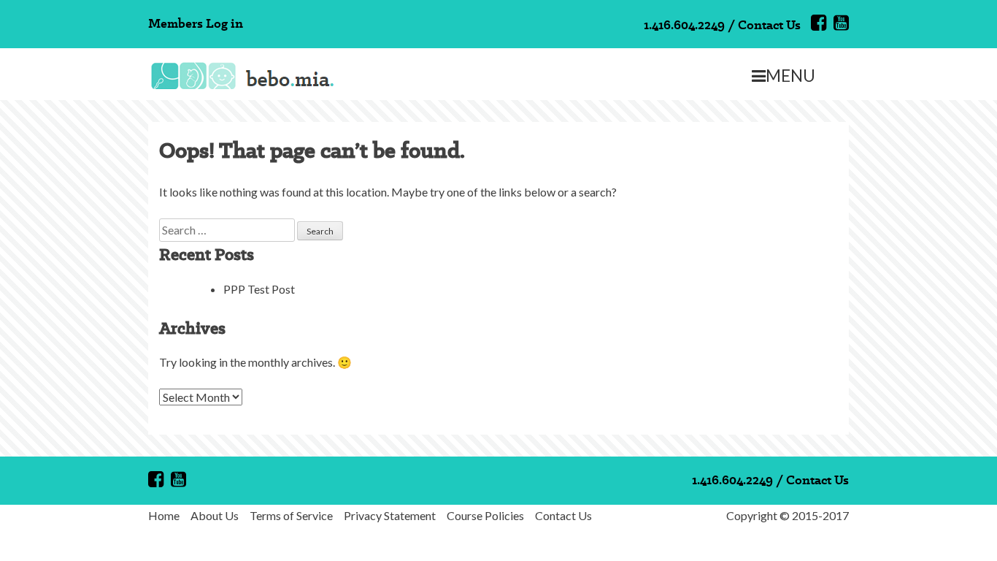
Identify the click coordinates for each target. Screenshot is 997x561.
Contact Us (769, 24)
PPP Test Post (259, 289)
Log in (224, 23)
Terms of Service (291, 515)
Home (164, 515)
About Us (214, 515)
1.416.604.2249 (684, 24)
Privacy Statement (390, 515)
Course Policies (485, 515)
